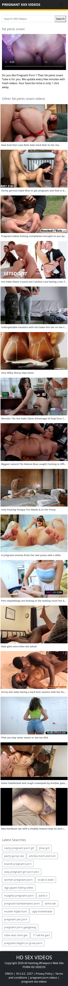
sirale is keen (46, 880)
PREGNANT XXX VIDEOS (21, 4)
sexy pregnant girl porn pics (21, 872)
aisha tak (50, 903)
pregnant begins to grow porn (23, 943)
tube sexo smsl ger (16, 935)
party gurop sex (14, 856)
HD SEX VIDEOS (34, 957)
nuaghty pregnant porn (19, 895)
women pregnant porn (18, 880)
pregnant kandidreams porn (22, 903)
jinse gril (44, 848)
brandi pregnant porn (18, 864)
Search (60, 19)
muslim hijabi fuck (15, 911)
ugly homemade (42, 911)
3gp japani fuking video (18, 887)
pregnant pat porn (15, 919)
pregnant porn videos (43, 977)
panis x (43, 895)
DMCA (9, 973)
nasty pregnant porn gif (19, 848)
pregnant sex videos (34, 981)
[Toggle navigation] (61, 4)
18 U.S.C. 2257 (24, 973)
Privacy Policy (44, 973)
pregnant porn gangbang (20, 927)
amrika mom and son (42, 856)
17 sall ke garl (41, 935)
